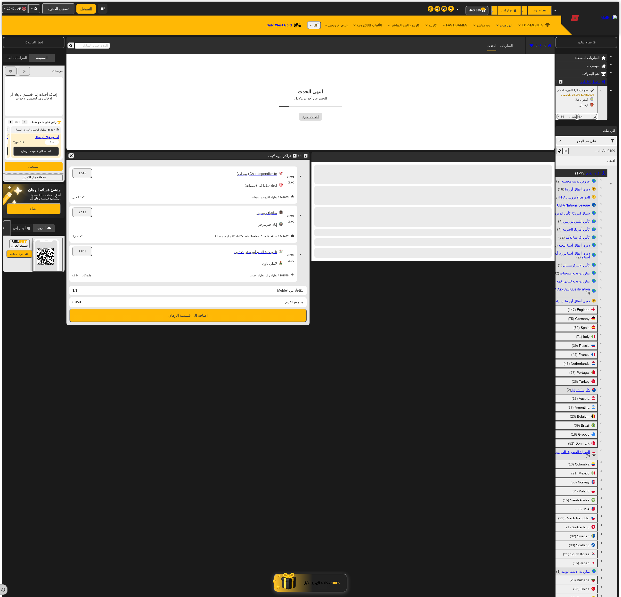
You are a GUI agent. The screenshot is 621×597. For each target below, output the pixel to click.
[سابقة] (561, 82)
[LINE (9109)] (550, 45)
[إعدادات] (34, 8)
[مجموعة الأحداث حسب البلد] (559, 151)
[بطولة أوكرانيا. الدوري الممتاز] (531, 45)
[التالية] (538, 156)
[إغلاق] (7, 228)
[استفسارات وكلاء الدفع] (102, 9)
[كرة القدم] (540, 45)
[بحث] (70, 45)
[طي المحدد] (566, 151)
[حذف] (316, 156)
